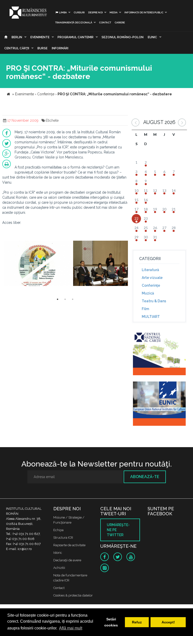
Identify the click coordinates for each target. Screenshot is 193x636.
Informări (60, 48)
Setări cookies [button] (111, 622)
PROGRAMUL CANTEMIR (75, 37)
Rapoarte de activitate (69, 545)
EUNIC (152, 37)
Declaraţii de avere (67, 560)
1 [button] (57, 299)
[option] (37, 264)
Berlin (17, 37)
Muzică (148, 293)
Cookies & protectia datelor (73, 595)
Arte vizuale (152, 278)
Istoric (57, 553)
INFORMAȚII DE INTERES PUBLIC (143, 12)
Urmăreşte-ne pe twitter (118, 530)
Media (114, 12)
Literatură (150, 270)
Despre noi (95, 12)
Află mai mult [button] (70, 628)
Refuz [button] (137, 622)
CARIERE (120, 22)
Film (145, 309)
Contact (105, 22)
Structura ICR (63, 537)
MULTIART (151, 317)
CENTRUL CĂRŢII (16, 48)
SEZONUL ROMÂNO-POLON (122, 37)
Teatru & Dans (154, 301)
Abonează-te (144, 476)
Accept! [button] (168, 622)
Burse (42, 48)
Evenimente (40, 37)
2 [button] (65, 299)
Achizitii (59, 568)
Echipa (58, 530)
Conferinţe (151, 285)
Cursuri (79, 12)
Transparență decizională (73, 22)
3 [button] (72, 299)
